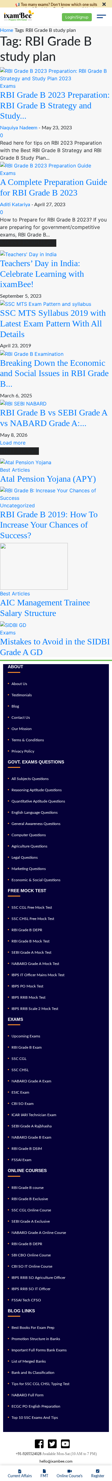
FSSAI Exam (21, 1160)
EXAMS (15, 1019)
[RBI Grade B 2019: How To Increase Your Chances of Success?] (56, 493)
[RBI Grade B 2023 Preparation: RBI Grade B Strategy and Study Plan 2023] (56, 74)
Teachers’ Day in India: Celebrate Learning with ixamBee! (42, 273)
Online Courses (27, 1170)
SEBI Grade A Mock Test (31, 952)
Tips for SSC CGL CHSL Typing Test (40, 1384)
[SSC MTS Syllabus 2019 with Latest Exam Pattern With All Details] (45, 304)
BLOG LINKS (21, 1310)
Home (6, 30)
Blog (15, 706)
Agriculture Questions (29, 846)
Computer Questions (29, 835)
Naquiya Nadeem (18, 127)
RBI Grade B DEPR (27, 930)
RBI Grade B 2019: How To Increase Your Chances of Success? (49, 524)
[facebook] (39, 1444)
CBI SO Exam (23, 1104)
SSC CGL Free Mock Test (32, 907)
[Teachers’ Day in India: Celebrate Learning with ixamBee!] (28, 254)
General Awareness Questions (36, 824)
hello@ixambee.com (56, 1461)
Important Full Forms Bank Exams (39, 1350)
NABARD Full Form (28, 1395)
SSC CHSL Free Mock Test (33, 919)
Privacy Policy (23, 751)
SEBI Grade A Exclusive (31, 1221)
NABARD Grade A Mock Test (35, 964)
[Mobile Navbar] (101, 17)
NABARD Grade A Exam (31, 1081)
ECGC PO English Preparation (36, 1406)
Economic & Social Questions (36, 880)
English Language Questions (35, 812)
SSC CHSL (20, 1070)
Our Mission (22, 729)
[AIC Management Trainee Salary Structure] (34, 566)
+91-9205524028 (28, 1454)
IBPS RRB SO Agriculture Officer (38, 1278)
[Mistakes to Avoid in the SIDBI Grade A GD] (13, 625)
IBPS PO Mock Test (27, 986)
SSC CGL (19, 1059)
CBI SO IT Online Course (32, 1266)
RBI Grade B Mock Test (30, 941)
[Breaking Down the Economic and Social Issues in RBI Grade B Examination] (31, 353)
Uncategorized (17, 505)
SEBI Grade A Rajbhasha (32, 1126)
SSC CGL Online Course (31, 1210)
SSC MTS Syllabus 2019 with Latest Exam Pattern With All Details (53, 323)
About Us (19, 684)
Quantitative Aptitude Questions (38, 801)
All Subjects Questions (30, 779)
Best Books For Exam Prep (33, 1327)
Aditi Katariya (15, 204)
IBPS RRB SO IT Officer (31, 1289)
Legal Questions (25, 857)
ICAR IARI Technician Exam (34, 1115)
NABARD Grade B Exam (31, 1137)
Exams (8, 86)
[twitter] (65, 1444)
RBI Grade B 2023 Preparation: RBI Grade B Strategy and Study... (55, 105)
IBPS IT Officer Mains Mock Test (38, 975)
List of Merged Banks (29, 1361)
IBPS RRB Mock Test (28, 997)
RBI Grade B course (28, 1188)
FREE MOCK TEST (27, 890)
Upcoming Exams (26, 1036)
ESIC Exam (20, 1092)
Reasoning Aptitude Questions (37, 790)
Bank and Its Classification (33, 1372)
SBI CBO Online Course (31, 1255)
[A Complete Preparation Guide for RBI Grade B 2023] (45, 165)
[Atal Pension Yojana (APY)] (25, 462)
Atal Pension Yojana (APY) (48, 479)
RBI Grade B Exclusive (30, 1199)
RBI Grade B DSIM (27, 1149)
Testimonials (22, 695)
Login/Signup (76, 17)
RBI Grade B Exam (27, 1047)
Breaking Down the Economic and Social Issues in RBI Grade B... (54, 373)
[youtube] (52, 1444)
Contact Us (21, 717)
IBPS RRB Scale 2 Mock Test (35, 1009)
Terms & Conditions (28, 740)
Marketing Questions (29, 869)
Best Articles (15, 470)
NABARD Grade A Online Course (39, 1233)
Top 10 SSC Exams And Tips (35, 1417)
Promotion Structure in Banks (36, 1339)
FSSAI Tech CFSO (26, 1300)
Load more (13, 443)
